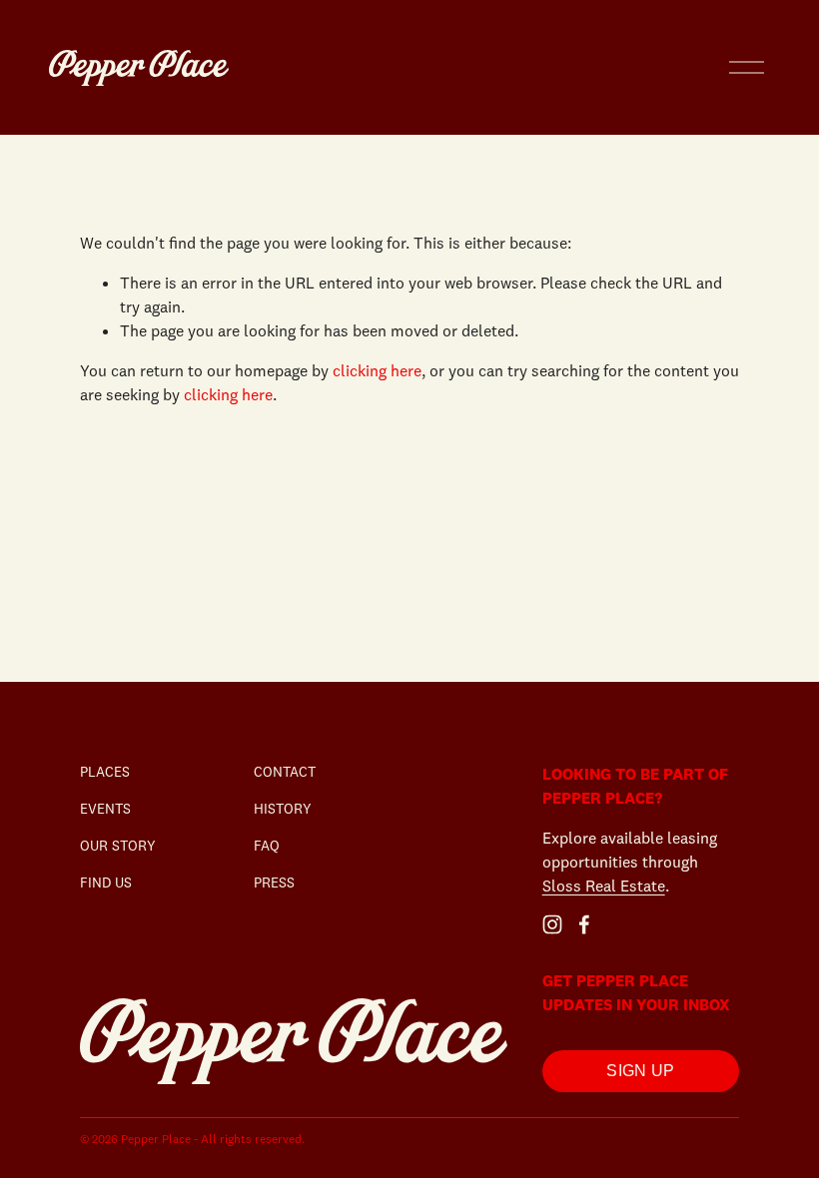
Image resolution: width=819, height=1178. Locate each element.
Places (105, 772)
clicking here (377, 370)
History (283, 809)
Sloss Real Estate (603, 885)
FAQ (267, 846)
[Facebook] (584, 924)
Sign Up (640, 1070)
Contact (285, 772)
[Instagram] (552, 924)
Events (105, 809)
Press (274, 882)
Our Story (118, 846)
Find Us (106, 882)
